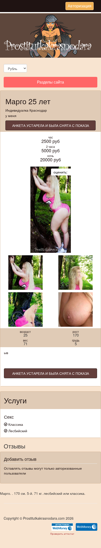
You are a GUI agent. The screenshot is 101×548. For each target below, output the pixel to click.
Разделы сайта (50, 83)
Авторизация (79, 6)
